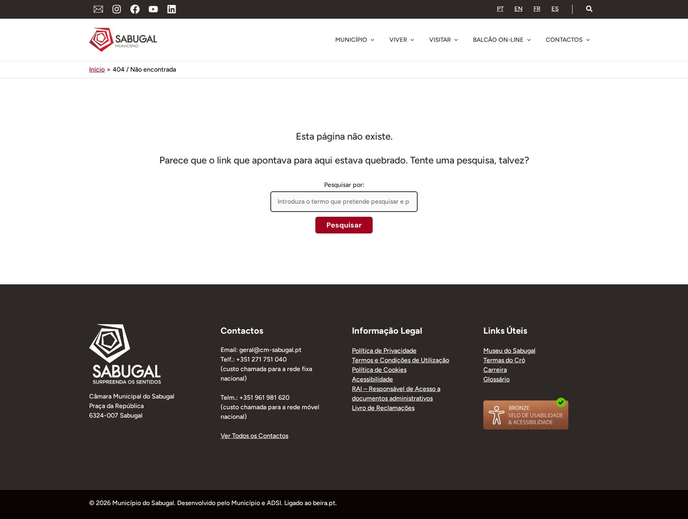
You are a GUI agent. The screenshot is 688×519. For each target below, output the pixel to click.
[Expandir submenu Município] (372, 40)
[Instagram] (117, 9)
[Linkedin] (171, 9)
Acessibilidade (372, 379)
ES (555, 8)
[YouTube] (153, 9)
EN (518, 8)
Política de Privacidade (384, 350)
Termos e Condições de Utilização (400, 360)
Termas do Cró (504, 360)
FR (537, 8)
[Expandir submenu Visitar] (456, 40)
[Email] (98, 9)
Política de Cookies (379, 369)
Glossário (496, 379)
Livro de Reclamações (383, 408)
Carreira (495, 369)
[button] (589, 9)
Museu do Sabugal (509, 350)
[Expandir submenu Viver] (412, 40)
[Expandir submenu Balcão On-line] (529, 40)
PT (500, 8)
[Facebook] (135, 9)
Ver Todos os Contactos (254, 435)
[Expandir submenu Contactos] (587, 40)
